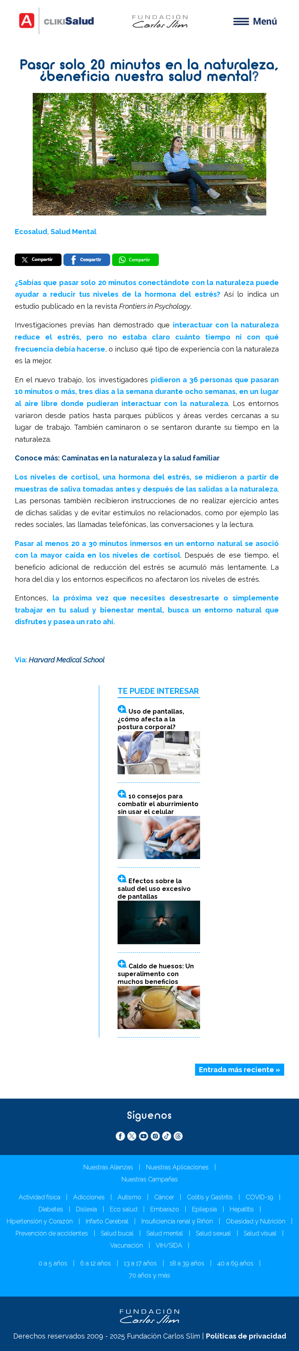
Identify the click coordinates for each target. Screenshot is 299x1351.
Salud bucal (117, 1233)
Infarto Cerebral (107, 1221)
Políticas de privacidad (246, 1336)
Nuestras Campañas (149, 1179)
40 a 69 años (235, 1263)
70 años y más (149, 1275)
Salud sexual (213, 1233)
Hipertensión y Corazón (40, 1221)
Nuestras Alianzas (108, 1167)
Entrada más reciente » (239, 1070)
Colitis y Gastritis (210, 1197)
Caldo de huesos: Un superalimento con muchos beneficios (156, 973)
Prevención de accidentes (52, 1233)
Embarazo (164, 1209)
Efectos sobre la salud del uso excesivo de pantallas (154, 888)
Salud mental (164, 1233)
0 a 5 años (53, 1263)
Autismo (129, 1197)
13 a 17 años (140, 1263)
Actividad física (39, 1197)
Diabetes (51, 1209)
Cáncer (164, 1197)
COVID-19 (259, 1197)
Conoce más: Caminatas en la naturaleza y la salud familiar (117, 458)
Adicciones (89, 1197)
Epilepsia (204, 1209)
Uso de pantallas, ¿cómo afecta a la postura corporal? (151, 719)
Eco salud (123, 1209)
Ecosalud (31, 232)
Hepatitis (242, 1209)
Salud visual (260, 1233)
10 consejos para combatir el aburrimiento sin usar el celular (158, 804)
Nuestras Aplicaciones (177, 1167)
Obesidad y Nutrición (255, 1221)
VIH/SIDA (169, 1245)
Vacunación (126, 1245)
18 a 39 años (187, 1263)
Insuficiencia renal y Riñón (177, 1221)
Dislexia (86, 1209)
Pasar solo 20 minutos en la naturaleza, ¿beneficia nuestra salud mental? (149, 72)
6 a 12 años (95, 1263)
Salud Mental (74, 232)
